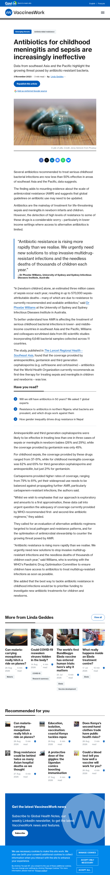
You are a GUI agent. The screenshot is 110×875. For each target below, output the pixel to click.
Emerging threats (22, 32)
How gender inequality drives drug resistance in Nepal (51, 419)
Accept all (84, 870)
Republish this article (27, 84)
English (92, 3)
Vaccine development (67, 689)
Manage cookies (87, 853)
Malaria (10, 677)
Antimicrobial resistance (44, 32)
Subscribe (20, 833)
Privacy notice (41, 871)
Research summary (40, 679)
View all (98, 617)
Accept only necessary (87, 861)
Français (101, 3)
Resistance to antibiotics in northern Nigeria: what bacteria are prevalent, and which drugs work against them (56, 411)
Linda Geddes (57, 76)
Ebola (60, 684)
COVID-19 (36, 673)
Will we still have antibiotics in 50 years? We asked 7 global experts (54, 401)
